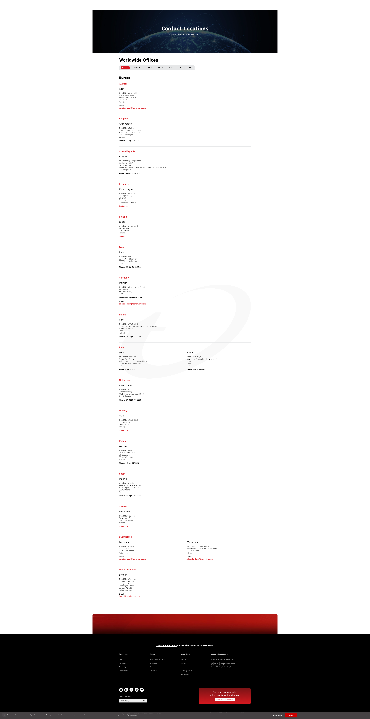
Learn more (133, 715)
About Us (183, 659)
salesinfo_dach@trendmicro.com (132, 108)
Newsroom (122, 663)
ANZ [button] (150, 68)
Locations (184, 667)
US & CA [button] (138, 68)
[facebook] (126, 690)
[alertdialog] (185, 715)
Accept (291, 715)
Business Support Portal (157, 659)
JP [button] (180, 68)
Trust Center (185, 674)
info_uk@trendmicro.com (129, 596)
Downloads (153, 667)
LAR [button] (189, 68)
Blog (120, 659)
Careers (183, 663)
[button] (133, 701)
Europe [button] (125, 68)
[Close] (367, 715)
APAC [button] (160, 68)
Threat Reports (124, 667)
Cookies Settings (277, 715)
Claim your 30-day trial (224, 699)
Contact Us (123, 206)
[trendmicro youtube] (142, 690)
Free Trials (153, 671)
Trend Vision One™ (166, 645)
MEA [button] (171, 68)
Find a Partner (123, 671)
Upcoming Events (186, 671)
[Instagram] (137, 690)
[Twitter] (131, 690)
